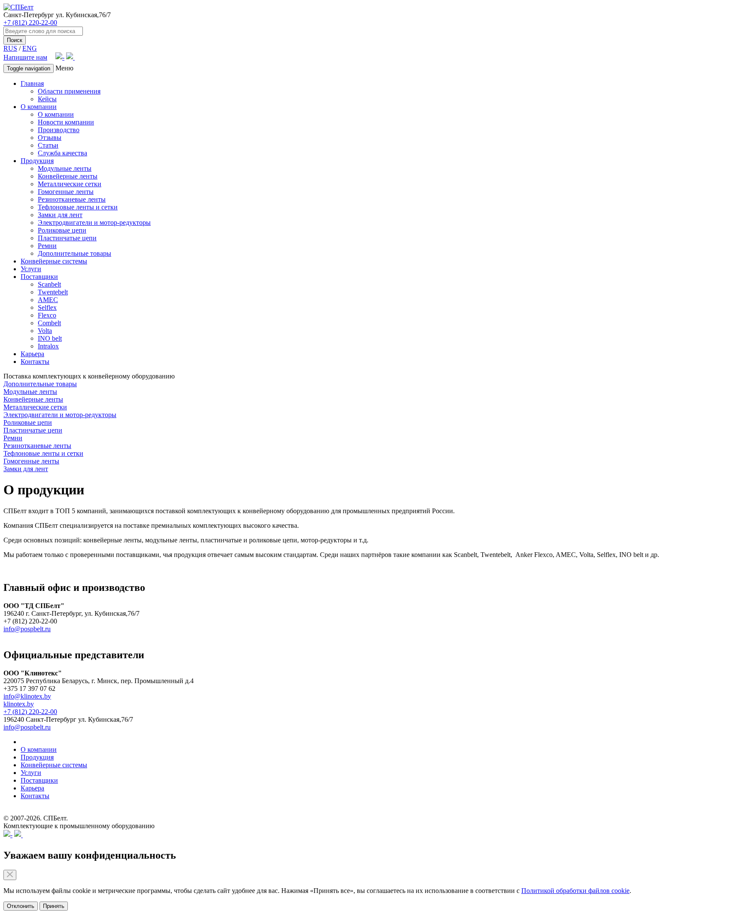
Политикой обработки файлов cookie (575, 890)
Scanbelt (49, 284)
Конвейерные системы (54, 261)
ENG (29, 48)
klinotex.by (18, 704)
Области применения (69, 91)
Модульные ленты (64, 168)
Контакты (35, 361)
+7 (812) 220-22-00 (30, 22)
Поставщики (39, 276)
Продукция (37, 160)
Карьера (32, 353)
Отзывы (49, 137)
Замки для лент (60, 214)
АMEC (48, 299)
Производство (58, 129)
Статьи (48, 145)
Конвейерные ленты (67, 176)
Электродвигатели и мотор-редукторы (94, 222)
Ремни (47, 245)
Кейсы (47, 99)
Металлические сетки (69, 184)
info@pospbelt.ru (27, 629)
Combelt (49, 323)
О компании (39, 106)
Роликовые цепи (62, 230)
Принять (53, 906)
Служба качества (62, 153)
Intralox (48, 346)
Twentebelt (53, 292)
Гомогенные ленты (66, 191)
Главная (32, 83)
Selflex (47, 307)
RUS (10, 48)
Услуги (31, 268)
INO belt (50, 338)
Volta (45, 330)
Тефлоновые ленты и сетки (78, 207)
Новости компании (66, 122)
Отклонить (20, 906)
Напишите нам (25, 57)
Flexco (47, 315)
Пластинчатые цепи (67, 238)
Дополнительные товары (74, 253)
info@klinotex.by (27, 696)
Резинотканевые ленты (72, 199)
